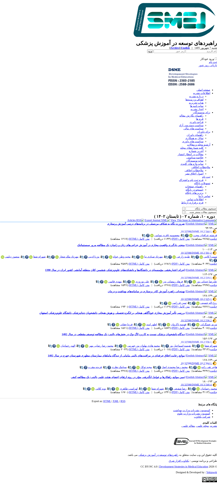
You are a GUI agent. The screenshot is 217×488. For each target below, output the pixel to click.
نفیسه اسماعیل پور (180, 345)
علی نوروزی (142, 281)
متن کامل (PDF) (180, 238)
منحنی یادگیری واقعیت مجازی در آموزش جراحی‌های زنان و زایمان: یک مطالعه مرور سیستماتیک (131, 245)
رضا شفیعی (180, 388)
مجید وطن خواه (122, 256)
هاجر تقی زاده (209, 367)
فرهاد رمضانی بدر (173, 281)
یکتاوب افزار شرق (179, 460)
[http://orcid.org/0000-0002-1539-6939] (197, 324)
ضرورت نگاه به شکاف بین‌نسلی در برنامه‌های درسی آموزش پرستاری (146, 223)
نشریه (213, 425)
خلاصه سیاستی (194, 157)
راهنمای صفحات (194, 186)
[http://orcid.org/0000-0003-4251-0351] (144, 324)
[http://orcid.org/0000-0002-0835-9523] (117, 324)
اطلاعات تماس (195, 199)
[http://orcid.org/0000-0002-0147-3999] (191, 235)
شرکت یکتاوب (202, 416)
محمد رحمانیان (208, 388)
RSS (123, 401)
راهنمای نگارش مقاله (191, 115)
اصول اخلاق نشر (194, 173)
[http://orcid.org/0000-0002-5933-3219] (2, 257)
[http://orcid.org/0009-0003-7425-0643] (169, 303)
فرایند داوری (196, 122)
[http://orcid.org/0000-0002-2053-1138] (110, 257)
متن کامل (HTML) (139, 238)
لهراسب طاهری (129, 388)
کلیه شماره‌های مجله (191, 147)
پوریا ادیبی (93, 256)
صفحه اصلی (203, 89)
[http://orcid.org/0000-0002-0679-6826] (138, 367)
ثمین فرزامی (179, 302)
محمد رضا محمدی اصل (175, 367)
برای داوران (203, 131)
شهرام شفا (39, 256)
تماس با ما (204, 196)
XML (116, 401)
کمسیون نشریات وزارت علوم (193, 413)
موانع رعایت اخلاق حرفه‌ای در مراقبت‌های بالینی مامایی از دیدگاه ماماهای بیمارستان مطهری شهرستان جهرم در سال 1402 (116, 355)
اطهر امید (151, 324)
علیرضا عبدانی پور (207, 281)
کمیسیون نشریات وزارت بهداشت (191, 410)
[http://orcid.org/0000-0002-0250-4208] (58, 346)
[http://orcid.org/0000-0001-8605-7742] (174, 257)
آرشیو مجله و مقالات (198, 144)
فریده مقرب (95, 367)
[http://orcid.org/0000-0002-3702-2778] (117, 389)
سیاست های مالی (193, 128)
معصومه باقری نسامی (167, 235)
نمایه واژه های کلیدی (191, 163)
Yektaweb (211, 472)
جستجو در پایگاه (194, 189)
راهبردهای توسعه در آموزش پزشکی (158, 454)
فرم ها (199, 118)
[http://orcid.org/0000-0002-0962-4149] (152, 235)
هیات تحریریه (196, 102)
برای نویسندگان (201, 112)
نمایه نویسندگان (194, 160)
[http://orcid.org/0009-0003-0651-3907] (124, 346)
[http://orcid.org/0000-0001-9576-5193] (160, 281)
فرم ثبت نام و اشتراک (191, 180)
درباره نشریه (196, 96)
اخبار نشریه (197, 109)
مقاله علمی (188, 425)
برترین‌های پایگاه (194, 192)
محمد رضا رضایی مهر (101, 345)
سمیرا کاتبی (210, 256)
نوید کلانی (100, 388)
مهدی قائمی (115, 281)
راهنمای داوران (195, 135)
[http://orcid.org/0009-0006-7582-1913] (199, 367)
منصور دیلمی (12, 256)
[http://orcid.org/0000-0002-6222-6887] (105, 281)
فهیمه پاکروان (178, 324)
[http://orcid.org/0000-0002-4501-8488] (201, 257)
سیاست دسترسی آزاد (191, 125)
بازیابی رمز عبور (208, 65)
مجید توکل (146, 367)
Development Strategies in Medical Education (183, 466)
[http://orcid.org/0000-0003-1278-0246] (142, 257)
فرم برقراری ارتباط (192, 202)
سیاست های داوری (192, 141)
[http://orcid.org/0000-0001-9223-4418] (86, 346)
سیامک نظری (119, 367)
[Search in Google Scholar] (187, 235)
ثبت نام (213, 62)
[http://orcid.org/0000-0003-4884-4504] (198, 303)
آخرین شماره (196, 151)
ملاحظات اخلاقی (200, 167)
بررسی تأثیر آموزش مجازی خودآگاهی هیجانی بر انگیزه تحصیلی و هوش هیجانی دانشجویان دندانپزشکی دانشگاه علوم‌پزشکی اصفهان (112, 312)
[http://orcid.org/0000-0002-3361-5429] (57, 257)
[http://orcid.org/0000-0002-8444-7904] (168, 324)
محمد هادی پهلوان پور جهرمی (143, 345)
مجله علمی (202, 425)
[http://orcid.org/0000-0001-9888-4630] (31, 257)
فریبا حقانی (126, 324)
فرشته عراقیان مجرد (205, 235)
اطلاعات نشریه (201, 93)
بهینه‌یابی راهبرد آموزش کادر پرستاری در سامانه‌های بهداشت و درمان (146, 291)
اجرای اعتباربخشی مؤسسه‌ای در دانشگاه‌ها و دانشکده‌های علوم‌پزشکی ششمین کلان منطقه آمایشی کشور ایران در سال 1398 (115, 270)
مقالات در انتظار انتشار (190, 154)
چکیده (213, 238)
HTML (107, 401)
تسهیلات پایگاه (202, 183)
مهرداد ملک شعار (68, 256)
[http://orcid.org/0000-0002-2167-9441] (133, 281)
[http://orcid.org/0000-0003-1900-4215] (93, 389)
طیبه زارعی (183, 256)
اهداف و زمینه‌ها (194, 99)
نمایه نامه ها (196, 106)
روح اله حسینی (208, 302)
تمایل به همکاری (194, 138)
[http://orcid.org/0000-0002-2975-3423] (194, 281)
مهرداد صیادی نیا (153, 256)
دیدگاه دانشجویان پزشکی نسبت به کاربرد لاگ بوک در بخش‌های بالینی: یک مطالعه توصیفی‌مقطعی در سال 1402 (123, 334)
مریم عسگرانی (208, 324)
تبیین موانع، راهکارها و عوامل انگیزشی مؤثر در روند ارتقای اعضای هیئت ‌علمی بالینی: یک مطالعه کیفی (128, 377)
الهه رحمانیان (68, 345)
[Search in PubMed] (182, 235)
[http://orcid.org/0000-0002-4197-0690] (198, 389)
